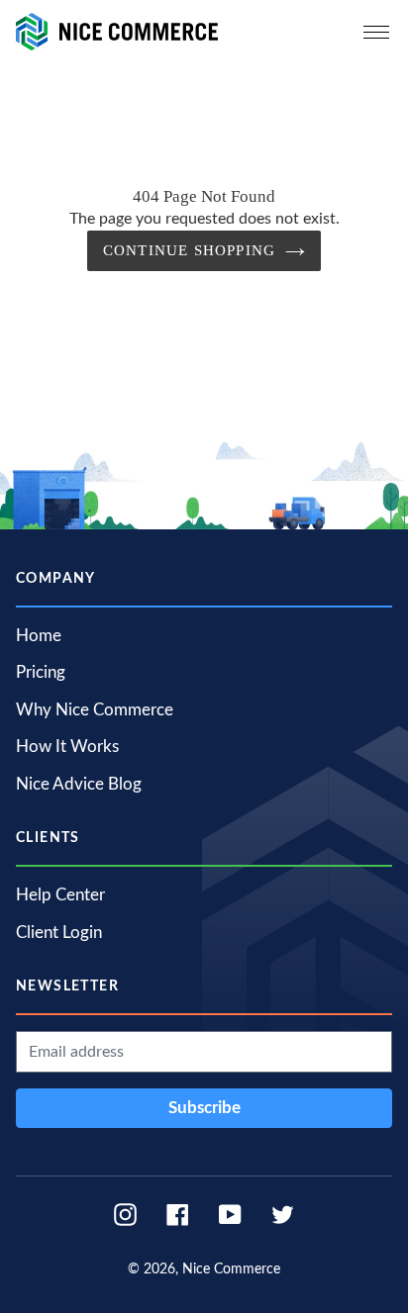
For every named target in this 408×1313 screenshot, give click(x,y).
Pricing (40, 672)
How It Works (67, 746)
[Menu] (376, 31)
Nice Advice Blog (79, 784)
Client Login (59, 932)
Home (38, 635)
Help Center (60, 895)
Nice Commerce (231, 1269)
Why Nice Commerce (94, 710)
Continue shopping (189, 250)
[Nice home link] (117, 31)
